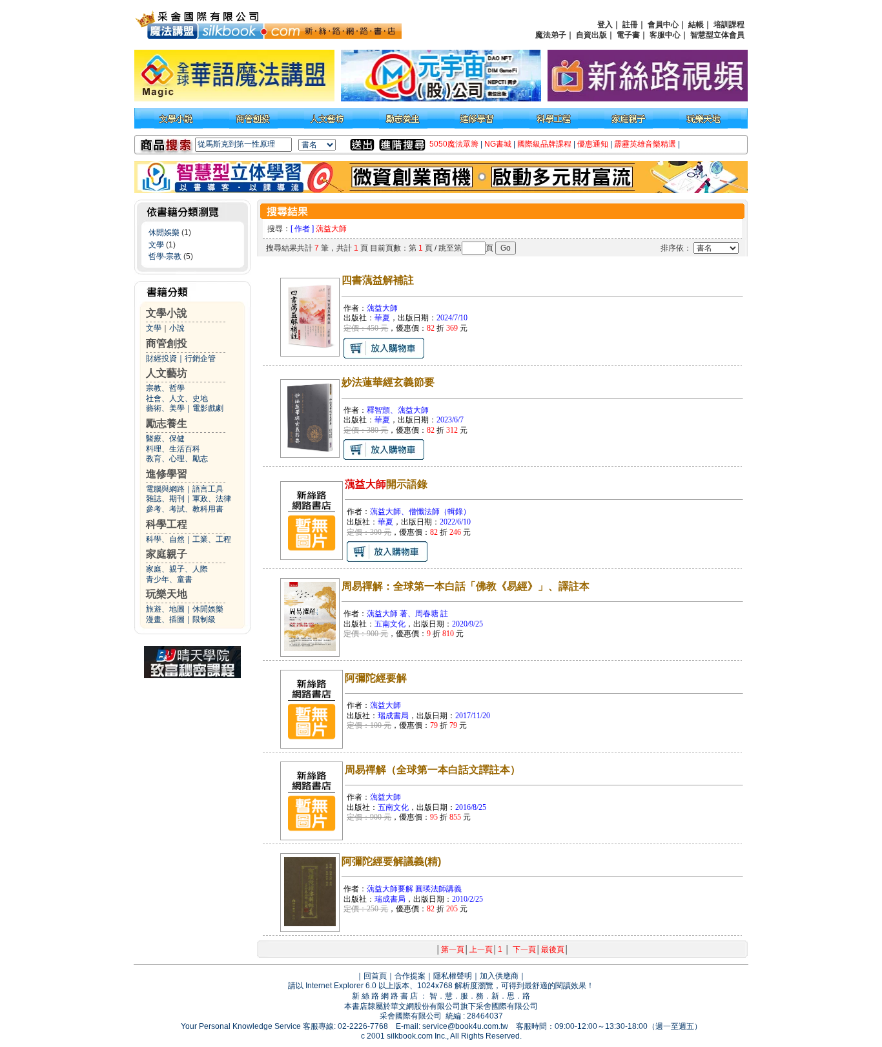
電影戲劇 (207, 408)
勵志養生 (166, 423)
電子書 (628, 34)
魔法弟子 (550, 34)
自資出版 (591, 34)
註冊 (630, 24)
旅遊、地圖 (165, 609)
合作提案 (410, 975)
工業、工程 (211, 539)
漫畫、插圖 (165, 619)
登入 (605, 24)
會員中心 (663, 24)
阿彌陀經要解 (376, 677)
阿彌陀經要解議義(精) (391, 861)
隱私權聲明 (452, 975)
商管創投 (166, 343)
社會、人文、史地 (177, 398)
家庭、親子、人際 (177, 569)
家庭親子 (166, 553)
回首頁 (375, 975)
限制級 (204, 619)
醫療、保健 (165, 438)
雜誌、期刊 (165, 498)
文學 (156, 244)
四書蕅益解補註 (378, 280)
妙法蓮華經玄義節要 (388, 382)
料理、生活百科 (173, 448)
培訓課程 (728, 24)
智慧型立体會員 (717, 34)
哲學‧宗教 (165, 256)
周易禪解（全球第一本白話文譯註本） (432, 769)
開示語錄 (386, 484)
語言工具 (207, 488)
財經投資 (161, 358)
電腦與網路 (165, 488)
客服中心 (665, 34)
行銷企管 (200, 358)
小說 (177, 328)
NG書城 (497, 144)
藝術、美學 (165, 408)
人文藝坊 (166, 373)
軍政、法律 (211, 498)
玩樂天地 (166, 593)
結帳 (696, 24)
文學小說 (166, 312)
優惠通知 (592, 144)
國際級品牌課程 (544, 144)
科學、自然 (165, 539)
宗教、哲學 (165, 388)
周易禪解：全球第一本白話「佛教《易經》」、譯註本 (466, 586)
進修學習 (166, 473)
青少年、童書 (169, 579)
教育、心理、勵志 (177, 458)
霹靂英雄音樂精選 (645, 144)
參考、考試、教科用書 (184, 508)
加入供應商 (499, 975)
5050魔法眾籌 (453, 144)
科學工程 (166, 524)
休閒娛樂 (164, 232)
